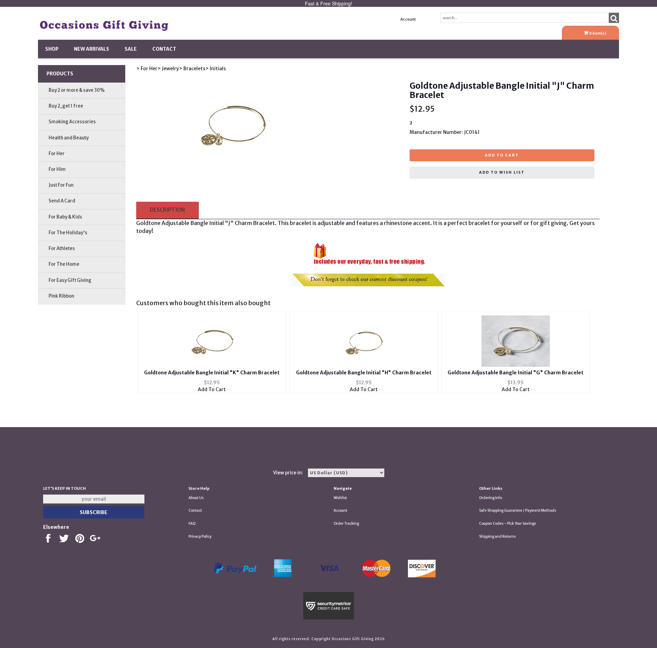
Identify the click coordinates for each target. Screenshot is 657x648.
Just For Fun (61, 185)
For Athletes (62, 248)
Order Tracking (346, 523)
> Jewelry (168, 68)
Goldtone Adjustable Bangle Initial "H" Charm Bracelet (363, 373)
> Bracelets (192, 68)
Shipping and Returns (497, 536)
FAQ (192, 523)
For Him (57, 169)
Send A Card (62, 201)
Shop (52, 49)
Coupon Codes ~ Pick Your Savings (507, 523)
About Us (196, 498)
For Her (57, 154)
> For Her (146, 68)
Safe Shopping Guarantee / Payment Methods (517, 510)
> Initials (215, 68)
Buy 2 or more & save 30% (77, 90)
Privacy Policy (200, 536)
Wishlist (340, 498)
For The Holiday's (68, 233)
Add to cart (502, 155)
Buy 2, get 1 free (66, 106)
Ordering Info (490, 498)
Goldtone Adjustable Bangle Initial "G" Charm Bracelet (515, 373)
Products (60, 74)
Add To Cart (212, 389)
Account (408, 19)
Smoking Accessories (72, 122)
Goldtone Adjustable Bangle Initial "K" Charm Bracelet (212, 373)
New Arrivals (91, 49)
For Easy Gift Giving (70, 280)
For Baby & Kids (65, 217)
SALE (131, 49)
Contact (164, 49)
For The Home (64, 264)
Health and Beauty (69, 138)
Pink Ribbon (61, 296)
